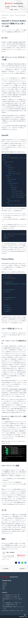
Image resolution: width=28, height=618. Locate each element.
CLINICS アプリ (10, 31)
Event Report (14, 6)
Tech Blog (7, 6)
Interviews (20, 6)
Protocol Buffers (15, 105)
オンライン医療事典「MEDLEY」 (8, 604)
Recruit (16, 9)
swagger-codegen (22, 389)
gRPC (20, 42)
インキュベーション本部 (7, 543)
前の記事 (6, 568)
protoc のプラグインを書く (9, 412)
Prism (21, 423)
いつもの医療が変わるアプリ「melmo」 (10, 595)
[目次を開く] (25, 615)
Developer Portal (18, 3)
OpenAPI (16, 42)
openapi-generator (13, 389)
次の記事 (22, 568)
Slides (11, 9)
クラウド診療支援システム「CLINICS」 (10, 596)
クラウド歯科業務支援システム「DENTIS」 (10, 602)
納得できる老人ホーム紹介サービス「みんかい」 (11, 610)
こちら (7, 249)
